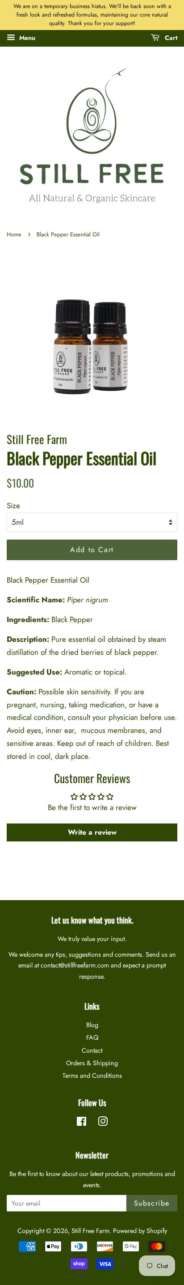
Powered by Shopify (140, 1230)
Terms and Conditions (92, 1075)
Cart (170, 37)
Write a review (92, 832)
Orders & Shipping (92, 1062)
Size (13, 505)
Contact (92, 1050)
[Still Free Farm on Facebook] (81, 1123)
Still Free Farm (90, 1230)
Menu (26, 37)
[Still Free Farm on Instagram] (103, 1123)
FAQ (92, 1037)
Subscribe (152, 1203)
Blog (92, 1024)
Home (14, 234)
